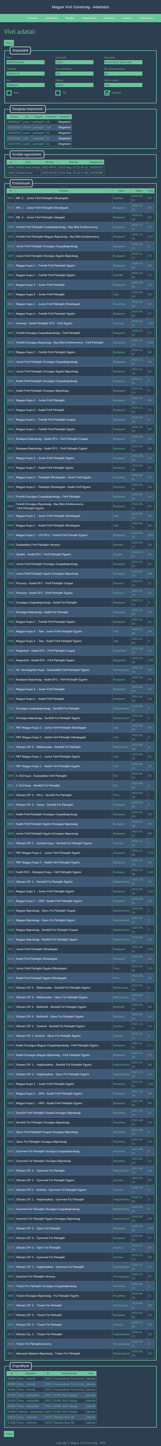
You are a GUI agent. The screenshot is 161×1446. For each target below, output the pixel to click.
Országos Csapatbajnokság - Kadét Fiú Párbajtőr (46, 602)
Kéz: (8, 80)
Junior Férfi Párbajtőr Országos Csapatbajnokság (47, 246)
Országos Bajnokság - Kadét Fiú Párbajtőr (42, 612)
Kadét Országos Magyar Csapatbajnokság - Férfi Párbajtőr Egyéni (57, 1045)
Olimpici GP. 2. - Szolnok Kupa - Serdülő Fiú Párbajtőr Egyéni (54, 843)
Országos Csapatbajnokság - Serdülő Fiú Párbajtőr (48, 708)
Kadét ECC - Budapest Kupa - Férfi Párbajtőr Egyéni (48, 872)
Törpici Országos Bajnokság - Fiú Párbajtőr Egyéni (47, 1295)
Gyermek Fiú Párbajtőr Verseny (35, 1276)
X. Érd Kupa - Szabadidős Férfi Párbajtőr (41, 775)
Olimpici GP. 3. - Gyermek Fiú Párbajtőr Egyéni (45, 1180)
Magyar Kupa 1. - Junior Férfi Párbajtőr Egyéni (45, 891)
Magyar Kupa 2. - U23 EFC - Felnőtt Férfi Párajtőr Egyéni (51, 535)
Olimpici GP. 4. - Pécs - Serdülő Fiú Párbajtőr (44, 795)
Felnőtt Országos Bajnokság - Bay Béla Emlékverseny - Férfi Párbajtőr (59, 342)
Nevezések (32, 18)
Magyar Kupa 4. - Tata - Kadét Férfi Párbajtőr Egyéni (48, 641)
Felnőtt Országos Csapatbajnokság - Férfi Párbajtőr (48, 332)
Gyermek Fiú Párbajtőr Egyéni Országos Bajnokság (48, 1218)
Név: (8, 57)
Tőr (64, 92)
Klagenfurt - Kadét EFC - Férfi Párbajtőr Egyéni (45, 660)
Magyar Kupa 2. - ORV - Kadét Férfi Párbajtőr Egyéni (49, 1093)
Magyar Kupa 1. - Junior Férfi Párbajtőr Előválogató (48, 304)
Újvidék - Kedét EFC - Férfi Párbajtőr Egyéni (43, 554)
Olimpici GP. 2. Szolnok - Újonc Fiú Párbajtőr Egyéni (48, 1035)
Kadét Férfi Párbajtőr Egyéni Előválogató (41, 978)
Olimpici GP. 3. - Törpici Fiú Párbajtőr (39, 1315)
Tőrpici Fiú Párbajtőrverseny (33, 1343)
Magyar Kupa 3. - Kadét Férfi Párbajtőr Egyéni (45, 467)
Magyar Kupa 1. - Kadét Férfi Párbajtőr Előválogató (48, 525)
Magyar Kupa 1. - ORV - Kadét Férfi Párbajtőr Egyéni (49, 900)
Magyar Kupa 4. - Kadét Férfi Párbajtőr (40, 409)
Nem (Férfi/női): (63, 69)
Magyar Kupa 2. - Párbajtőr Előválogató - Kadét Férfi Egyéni (53, 486)
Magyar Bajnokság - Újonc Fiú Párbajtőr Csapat (45, 910)
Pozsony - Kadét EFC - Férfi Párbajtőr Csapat (44, 583)
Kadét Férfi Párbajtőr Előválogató (36, 958)
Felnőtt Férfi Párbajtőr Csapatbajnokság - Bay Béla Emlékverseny (57, 227)
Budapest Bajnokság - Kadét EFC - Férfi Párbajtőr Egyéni (51, 448)
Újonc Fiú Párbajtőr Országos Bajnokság (41, 1141)
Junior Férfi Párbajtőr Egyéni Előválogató (41, 968)
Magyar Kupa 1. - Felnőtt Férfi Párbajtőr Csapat (45, 419)
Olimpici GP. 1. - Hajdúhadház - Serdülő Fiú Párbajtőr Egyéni (53, 1064)
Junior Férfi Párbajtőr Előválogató (37, 949)
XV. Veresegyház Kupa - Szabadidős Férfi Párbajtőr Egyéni (52, 669)
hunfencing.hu (146, 18)
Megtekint (65, 121)
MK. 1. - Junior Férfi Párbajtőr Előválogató (42, 207)
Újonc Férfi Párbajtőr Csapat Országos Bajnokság (47, 1132)
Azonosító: (61, 57)
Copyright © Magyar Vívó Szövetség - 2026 (80, 1442)
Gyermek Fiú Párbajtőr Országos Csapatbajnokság (48, 1151)
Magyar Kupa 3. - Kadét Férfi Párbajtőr (40, 698)
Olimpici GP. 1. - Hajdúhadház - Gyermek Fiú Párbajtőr (50, 1199)
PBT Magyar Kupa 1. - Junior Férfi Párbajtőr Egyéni (48, 756)
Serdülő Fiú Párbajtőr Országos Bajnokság (42, 1122)
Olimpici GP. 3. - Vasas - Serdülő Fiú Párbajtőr (44, 804)
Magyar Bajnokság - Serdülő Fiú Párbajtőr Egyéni (47, 939)
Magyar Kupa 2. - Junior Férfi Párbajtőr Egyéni (45, 1083)
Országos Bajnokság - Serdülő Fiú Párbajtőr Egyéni (48, 718)
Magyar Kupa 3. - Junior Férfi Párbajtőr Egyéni (45, 458)
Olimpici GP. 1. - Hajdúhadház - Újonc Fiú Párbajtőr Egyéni (52, 1074)
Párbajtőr (116, 92)
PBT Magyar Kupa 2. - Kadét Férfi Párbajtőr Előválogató (51, 737)
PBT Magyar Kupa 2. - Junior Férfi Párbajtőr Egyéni (48, 852)
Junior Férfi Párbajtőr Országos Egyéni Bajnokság (47, 255)
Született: (11, 69)
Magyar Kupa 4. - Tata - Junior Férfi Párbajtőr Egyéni (49, 631)
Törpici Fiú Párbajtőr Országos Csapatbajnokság (46, 1286)
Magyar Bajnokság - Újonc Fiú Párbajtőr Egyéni (45, 920)
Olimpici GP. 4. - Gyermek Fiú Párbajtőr (40, 1170)
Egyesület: (109, 57)
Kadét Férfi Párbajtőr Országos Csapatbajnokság (46, 381)
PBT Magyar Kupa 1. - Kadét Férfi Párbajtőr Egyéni (48, 766)
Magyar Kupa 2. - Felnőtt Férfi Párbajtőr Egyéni (45, 265)
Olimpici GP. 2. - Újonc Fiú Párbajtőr (38, 1247)
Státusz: (59, 80)
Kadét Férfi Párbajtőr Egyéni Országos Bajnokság (47, 823)
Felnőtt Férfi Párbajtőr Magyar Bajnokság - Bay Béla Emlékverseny (57, 236)
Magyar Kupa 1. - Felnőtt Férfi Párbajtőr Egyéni (45, 275)
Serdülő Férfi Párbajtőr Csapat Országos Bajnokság (48, 1112)
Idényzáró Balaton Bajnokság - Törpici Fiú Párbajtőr (48, 1353)
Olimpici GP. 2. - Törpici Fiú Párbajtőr (39, 1324)
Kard (16, 92)
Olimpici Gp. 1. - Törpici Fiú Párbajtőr (39, 1334)
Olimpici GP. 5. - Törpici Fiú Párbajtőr (39, 1305)
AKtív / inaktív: (111, 80)
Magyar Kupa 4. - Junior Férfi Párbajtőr (40, 400)
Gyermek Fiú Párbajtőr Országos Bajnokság (43, 1160)
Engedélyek (109, 18)
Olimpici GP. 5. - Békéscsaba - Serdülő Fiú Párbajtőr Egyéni (53, 987)
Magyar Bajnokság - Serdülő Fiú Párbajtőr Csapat (47, 929)
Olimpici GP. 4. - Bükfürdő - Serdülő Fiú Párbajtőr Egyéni (51, 1006)
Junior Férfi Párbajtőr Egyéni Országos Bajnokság (47, 573)
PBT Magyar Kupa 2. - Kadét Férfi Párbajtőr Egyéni (48, 862)
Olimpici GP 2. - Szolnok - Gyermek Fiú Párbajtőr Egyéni (51, 1189)
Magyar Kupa (88, 18)
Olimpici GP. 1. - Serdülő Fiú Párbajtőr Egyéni (44, 881)
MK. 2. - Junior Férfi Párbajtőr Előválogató (42, 198)
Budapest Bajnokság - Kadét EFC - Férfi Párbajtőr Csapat (52, 438)
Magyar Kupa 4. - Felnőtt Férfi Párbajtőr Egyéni (45, 313)
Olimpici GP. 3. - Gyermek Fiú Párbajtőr (40, 1237)
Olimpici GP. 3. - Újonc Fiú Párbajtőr (38, 1228)
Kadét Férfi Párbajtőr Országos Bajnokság (42, 390)
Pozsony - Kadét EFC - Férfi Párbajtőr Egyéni (44, 592)
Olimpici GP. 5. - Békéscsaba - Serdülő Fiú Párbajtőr (48, 746)
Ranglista (70, 18)
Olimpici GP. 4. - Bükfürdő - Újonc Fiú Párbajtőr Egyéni (50, 1016)
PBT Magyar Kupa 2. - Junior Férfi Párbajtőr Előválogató (51, 727)
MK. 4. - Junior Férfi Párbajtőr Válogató (40, 217)
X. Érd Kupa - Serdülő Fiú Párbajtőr (38, 785)
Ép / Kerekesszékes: (115, 69)
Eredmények (51, 18)
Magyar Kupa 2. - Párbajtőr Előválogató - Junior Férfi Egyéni (53, 477)
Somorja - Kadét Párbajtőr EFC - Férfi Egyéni (44, 323)
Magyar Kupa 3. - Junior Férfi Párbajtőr (40, 284)
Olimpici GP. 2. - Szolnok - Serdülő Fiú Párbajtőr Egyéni (50, 1026)
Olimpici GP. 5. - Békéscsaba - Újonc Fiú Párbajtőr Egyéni (52, 997)
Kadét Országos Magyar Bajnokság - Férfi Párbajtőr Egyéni (53, 1055)
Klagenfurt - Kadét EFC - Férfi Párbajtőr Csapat (45, 650)
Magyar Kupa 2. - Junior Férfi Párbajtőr (40, 294)
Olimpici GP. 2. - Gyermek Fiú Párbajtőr (40, 1257)
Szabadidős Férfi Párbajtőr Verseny (38, 544)
